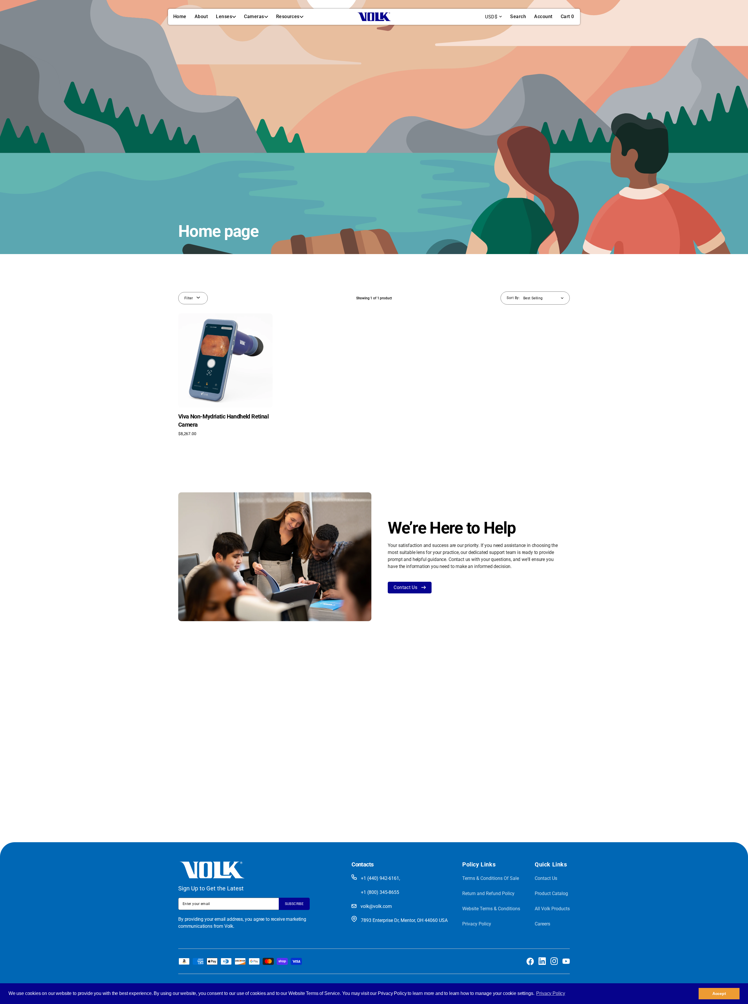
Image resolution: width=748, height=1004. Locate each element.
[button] (518, 16)
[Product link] (225, 374)
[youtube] (566, 961)
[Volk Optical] (374, 17)
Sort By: (513, 298)
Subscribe (294, 904)
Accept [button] (719, 993)
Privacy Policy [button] (550, 993)
